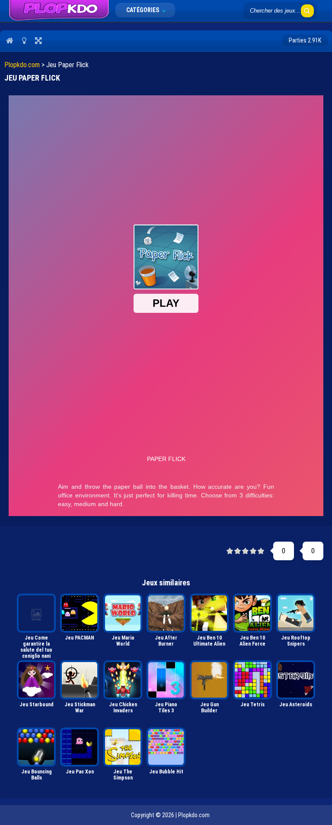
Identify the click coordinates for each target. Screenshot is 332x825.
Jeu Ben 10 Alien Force (252, 641)
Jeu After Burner (166, 641)
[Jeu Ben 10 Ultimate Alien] (209, 613)
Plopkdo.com (22, 65)
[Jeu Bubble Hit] (166, 747)
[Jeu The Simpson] (122, 747)
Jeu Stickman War (79, 708)
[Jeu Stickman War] (79, 679)
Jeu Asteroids (295, 705)
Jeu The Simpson (123, 775)
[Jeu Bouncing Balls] (36, 747)
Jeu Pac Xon (80, 772)
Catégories (143, 9)
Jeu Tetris (252, 705)
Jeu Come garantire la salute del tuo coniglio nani (36, 646)
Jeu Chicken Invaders (123, 708)
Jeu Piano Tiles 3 (166, 708)
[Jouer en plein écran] (38, 40)
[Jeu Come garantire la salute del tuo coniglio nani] (36, 613)
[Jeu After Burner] (166, 613)
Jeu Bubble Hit (166, 772)
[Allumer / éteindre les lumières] (24, 40)
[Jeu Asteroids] (295, 679)
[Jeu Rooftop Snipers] (295, 613)
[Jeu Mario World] (122, 613)
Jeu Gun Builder (209, 708)
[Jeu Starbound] (36, 679)
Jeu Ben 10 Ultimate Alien (209, 641)
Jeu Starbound (36, 705)
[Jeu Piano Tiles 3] (166, 679)
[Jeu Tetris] (252, 679)
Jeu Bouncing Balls (36, 775)
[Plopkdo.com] (59, 10)
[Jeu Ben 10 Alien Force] (252, 613)
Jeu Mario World (123, 641)
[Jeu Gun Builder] (209, 679)
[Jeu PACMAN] (79, 613)
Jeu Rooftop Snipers (295, 641)
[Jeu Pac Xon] (79, 747)
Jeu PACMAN (79, 638)
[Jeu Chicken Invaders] (122, 679)
